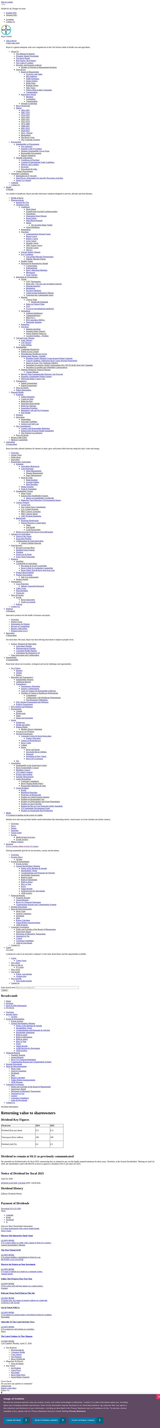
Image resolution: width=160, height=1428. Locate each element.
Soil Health (30, 527)
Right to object (27, 882)
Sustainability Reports (24, 679)
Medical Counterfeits (19, 440)
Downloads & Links (29, 169)
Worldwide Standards (39, 302)
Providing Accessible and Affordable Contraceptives (46, 367)
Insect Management (33, 475)
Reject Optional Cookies (46, 1420)
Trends (23, 279)
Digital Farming (27, 487)
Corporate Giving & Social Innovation (36, 736)
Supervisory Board (28, 94)
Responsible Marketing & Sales (33, 786)
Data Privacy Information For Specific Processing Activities (39, 178)
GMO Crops (21, 588)
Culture (24, 745)
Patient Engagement (29, 385)
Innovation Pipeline (23, 539)
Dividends (20, 916)
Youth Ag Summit (28, 602)
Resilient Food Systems (25, 550)
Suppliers (19, 561)
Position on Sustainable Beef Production (37, 811)
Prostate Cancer (32, 243)
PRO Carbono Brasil (29, 514)
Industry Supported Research (32, 586)
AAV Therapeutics (33, 281)
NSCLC (29, 250)
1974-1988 (25, 124)
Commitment (31, 695)
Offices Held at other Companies (39, 90)
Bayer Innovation (28, 600)
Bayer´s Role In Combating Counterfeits (37, 568)
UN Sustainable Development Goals (35, 808)
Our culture (15, 963)
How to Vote (26, 884)
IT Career (20, 967)
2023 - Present (26, 133)
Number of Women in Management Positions (39, 67)
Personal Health (17, 392)
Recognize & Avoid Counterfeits (34, 566)
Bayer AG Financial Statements (28, 902)
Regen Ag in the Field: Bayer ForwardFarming (34, 532)
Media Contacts (17, 842)
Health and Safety (23, 725)
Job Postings (16, 1368)
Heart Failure (31, 218)
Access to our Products (25, 731)
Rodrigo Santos (32, 85)
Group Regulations (23, 779)
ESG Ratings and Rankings (22, 707)
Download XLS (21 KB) (11, 1209)
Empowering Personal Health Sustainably (37, 431)
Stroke (28, 223)
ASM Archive (26, 893)
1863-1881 (25, 110)
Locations (10, 19)
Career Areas (21, 960)
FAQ (28, 306)
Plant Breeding (32, 484)
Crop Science (16, 1354)
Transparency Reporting (30, 686)
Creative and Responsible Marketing (35, 428)
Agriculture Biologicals (30, 466)
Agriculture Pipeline (24, 646)
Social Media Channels (20, 1377)
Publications (16, 457)
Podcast (19, 604)
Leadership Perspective (30, 349)
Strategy (19, 670)
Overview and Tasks (34, 74)
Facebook (10, 1220)
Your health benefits (24, 981)
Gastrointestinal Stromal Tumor (38, 234)
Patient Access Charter (30, 352)
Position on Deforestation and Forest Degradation (40, 802)
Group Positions (22, 788)
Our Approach (26, 146)
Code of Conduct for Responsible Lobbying (38, 691)
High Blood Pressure (34, 220)
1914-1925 (25, 115)
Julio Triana (30, 88)
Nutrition (19, 552)
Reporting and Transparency (22, 677)
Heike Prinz (30, 83)
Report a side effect (8, 1388)
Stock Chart (20, 911)
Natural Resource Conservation (33, 523)
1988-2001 (25, 126)
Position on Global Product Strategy (35, 797)
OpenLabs (20, 593)
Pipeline (24, 297)
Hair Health (25, 413)
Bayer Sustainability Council (27, 768)
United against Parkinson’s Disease (40, 293)
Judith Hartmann (32, 79)
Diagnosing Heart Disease (36, 216)
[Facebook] (1, 1393)
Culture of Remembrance (31, 740)
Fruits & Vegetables (28, 489)
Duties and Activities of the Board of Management (36, 929)
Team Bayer (21, 70)
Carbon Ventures (22, 502)
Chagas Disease (32, 372)
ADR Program (22, 925)
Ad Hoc (19, 859)
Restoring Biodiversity (30, 521)
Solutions (19, 394)
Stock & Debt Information (21, 909)
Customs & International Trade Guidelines (37, 162)
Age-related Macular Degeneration (39, 257)
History (19, 108)
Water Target (26, 493)
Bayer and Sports (33, 750)
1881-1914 (25, 112)
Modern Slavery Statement (31, 729)
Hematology (26, 230)
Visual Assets (16, 833)
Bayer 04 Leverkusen (34, 759)
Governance (16, 763)
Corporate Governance (20, 927)
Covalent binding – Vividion (37, 336)
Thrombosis (30, 214)
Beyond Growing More (25, 548)
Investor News (16, 857)
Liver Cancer (31, 241)
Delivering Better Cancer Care (33, 379)
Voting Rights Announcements (28, 923)
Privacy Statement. (77, 1411)
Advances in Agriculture (20, 534)
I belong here (21, 976)
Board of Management (30, 72)
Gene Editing (26, 345)
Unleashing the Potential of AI (28, 653)
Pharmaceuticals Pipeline (26, 648)
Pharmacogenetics (33, 286)
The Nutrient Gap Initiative (31, 433)
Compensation (31, 92)
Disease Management (34, 473)
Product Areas (16, 622)
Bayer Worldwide (23, 106)
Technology (25, 311)
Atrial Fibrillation (33, 227)
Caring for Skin (27, 399)
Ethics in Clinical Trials (35, 304)
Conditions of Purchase (30, 160)
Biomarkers (30, 288)
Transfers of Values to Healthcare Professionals (39, 693)
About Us (15, 51)
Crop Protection (27, 469)
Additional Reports (23, 682)
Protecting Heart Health (30, 404)
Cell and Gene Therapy (25, 338)
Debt (18, 918)
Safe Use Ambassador (29, 577)
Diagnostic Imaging (34, 322)
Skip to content (7, 2)
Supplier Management (24, 777)
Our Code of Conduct (24, 63)
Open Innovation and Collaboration (25, 655)
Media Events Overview (25, 837)
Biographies (25, 135)
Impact (18, 675)
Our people (15, 972)
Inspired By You (22, 202)
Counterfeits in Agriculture (26, 563)
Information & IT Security (26, 176)
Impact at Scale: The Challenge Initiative (42, 363)
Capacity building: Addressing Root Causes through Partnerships (51, 361)
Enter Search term (8, 987)
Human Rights (22, 727)
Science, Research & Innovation (23, 644)
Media (8, 813)
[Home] (6, 34)
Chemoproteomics (33, 315)
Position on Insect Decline (31, 804)
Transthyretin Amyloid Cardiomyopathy (42, 211)
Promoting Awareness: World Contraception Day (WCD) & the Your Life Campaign (59, 365)
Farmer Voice (16, 455)
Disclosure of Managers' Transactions (31, 934)
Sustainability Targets (24, 491)
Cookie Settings (13, 1420)
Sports (23, 747)
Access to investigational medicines (40, 309)
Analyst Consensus (23, 913)
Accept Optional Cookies (83, 1420)
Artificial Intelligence (34, 313)
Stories (13, 828)
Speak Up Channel (23, 180)
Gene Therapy (26, 340)
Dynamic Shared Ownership (27, 56)
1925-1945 (25, 117)
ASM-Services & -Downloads (33, 891)
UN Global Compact (24, 772)
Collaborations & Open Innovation (29, 541)
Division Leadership (29, 103)
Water (28, 525)
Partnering (25, 324)
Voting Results (26, 889)
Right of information (29, 880)
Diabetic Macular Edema (36, 259)
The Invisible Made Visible (41, 225)
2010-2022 (25, 131)
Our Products (16, 1357)
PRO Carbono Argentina (31, 511)
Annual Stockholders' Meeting (28, 866)
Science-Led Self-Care (30, 424)
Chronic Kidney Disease (30, 252)
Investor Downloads (19, 907)
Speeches (14, 830)
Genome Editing (32, 482)
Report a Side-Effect (19, 628)
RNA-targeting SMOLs (35, 320)
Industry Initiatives (28, 155)
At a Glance (15, 668)
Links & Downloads (24, 943)
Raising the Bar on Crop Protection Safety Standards (41, 806)
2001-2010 (25, 128)
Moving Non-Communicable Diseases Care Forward (42, 374)
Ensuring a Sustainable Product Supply (36, 376)
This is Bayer (11, 41)
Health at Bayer (17, 198)
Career (8, 947)
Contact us (15, 983)
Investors (9, 844)
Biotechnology (32, 480)
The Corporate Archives (30, 140)
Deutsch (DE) (11, 15)
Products (19, 415)
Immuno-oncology (33, 329)
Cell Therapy (26, 342)
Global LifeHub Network (31, 543)
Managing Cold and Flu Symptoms (35, 410)
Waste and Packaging (24, 718)
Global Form (6, 1386)
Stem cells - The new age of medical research (44, 284)
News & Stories (22, 388)
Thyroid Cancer (32, 248)
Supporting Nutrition (29, 408)
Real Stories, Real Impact (26, 61)
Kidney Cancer (32, 239)
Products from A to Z (19, 631)
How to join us (17, 965)
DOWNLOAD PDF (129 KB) (13, 1183)
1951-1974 (25, 122)
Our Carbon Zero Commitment (33, 507)
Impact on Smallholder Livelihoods (40, 498)
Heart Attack (31, 209)
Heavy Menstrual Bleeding (36, 270)
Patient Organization (29, 383)
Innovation (20, 417)
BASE (23, 790)
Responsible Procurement (31, 153)
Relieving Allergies (28, 406)
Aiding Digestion (28, 397)
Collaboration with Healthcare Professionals (43, 698)
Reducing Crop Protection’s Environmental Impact (41, 500)
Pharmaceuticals (17, 200)
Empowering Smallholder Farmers (34, 496)
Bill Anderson (31, 76)
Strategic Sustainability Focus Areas (35, 151)
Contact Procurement (24, 171)
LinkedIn (9, 1215)
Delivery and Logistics (30, 164)
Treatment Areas (22, 205)
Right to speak (26, 877)
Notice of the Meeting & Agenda (34, 868)
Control (19, 938)
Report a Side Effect (19, 437)
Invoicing (24, 167)
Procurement (16, 142)
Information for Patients (20, 624)
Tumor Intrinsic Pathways (36, 333)
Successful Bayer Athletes (36, 752)
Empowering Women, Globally (33, 356)
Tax (17, 761)
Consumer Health (18, 1352)
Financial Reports (18, 895)
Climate (19, 711)
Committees (30, 99)
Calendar (14, 183)
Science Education (33, 738)
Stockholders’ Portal (29, 871)
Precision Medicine (33, 291)
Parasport (29, 754)
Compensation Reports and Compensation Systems (36, 904)
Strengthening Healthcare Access (34, 354)
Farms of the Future (24, 536)
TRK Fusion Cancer (34, 245)
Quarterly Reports (23, 898)
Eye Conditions (27, 254)
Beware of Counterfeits (20, 626)
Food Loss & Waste (24, 554)
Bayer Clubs (26, 743)
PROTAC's (30, 318)
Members (29, 97)
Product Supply (22, 579)
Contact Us (10, 22)
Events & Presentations (20, 862)
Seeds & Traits (26, 478)
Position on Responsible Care (32, 799)
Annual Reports (22, 900)
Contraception (31, 266)
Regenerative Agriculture (21, 462)
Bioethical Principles (29, 792)
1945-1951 (25, 119)
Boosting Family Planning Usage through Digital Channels (49, 358)
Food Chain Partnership (25, 557)
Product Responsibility (25, 573)
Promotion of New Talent (36, 756)
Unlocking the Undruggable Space (39, 295)
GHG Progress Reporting (31, 516)
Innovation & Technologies (27, 277)
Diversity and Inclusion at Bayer (29, 65)
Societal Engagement (24, 734)
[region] (80, 1411)
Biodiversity (21, 518)
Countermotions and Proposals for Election (38, 873)
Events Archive (22, 839)
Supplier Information (24, 158)
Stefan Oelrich (31, 81)
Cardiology (25, 207)
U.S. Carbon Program (29, 509)
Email (8, 1217)
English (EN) (11, 13)
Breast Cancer (31, 236)
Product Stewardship (24, 575)
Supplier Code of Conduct (31, 149)
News (13, 826)
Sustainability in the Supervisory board (31, 765)
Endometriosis (31, 268)
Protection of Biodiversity (31, 795)
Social (13, 720)
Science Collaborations (30, 689)
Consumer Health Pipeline (26, 651)
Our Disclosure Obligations (37, 700)
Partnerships (26, 419)
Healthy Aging (27, 261)
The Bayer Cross (27, 137)
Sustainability (21, 347)
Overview (15, 453)
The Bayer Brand (23, 58)
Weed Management (33, 471)
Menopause (30, 272)
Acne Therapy (31, 275)
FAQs (23, 886)
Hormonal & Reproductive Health (34, 263)
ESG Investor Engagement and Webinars (32, 702)
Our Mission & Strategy (25, 54)
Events (18, 597)
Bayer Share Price (18, 1375)
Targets (19, 673)
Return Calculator (23, 920)
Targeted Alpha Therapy (35, 331)
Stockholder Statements (30, 875)
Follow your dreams (24, 974)
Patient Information (23, 390)
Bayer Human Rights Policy (32, 783)
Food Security (16, 545)
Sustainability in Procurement (27, 144)
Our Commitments (23, 426)
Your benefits (16, 979)
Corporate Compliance (20, 174)
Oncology (25, 232)
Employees (20, 722)
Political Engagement (24, 704)
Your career (15, 969)
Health (8, 187)
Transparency (21, 381)
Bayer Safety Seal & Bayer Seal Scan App (37, 570)
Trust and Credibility (29, 422)
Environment (16, 709)
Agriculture (10, 442)
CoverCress (25, 505)
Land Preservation (33, 530)
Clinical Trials (31, 300)
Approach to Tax (22, 936)
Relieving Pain (27, 401)
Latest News (16, 1370)
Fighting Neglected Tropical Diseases (35, 370)
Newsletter (15, 1373)
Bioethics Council (23, 770)
